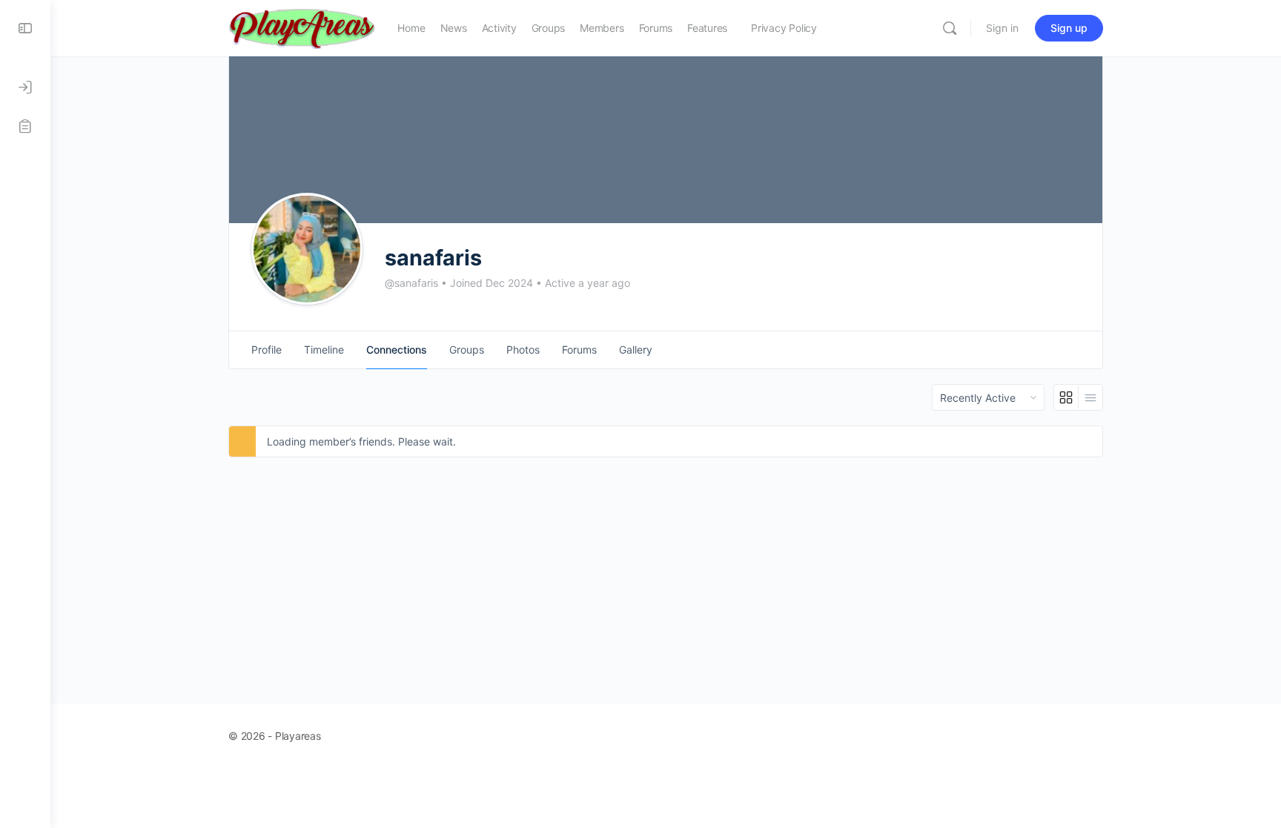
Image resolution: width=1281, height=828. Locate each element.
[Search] (949, 28)
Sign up (1069, 27)
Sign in (1002, 27)
